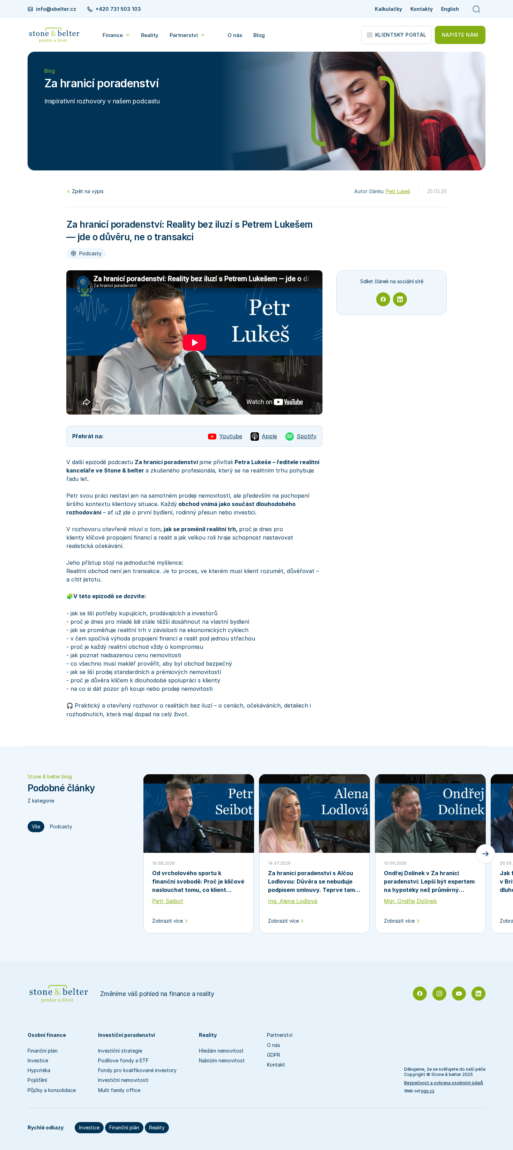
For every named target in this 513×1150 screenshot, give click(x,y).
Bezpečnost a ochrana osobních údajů (443, 1082)
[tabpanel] (314, 853)
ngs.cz (427, 1090)
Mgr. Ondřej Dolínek (410, 901)
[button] (116, 35)
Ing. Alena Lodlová (292, 901)
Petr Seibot (167, 901)
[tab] (36, 826)
